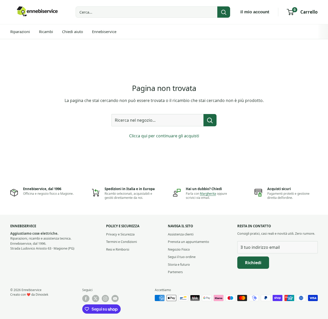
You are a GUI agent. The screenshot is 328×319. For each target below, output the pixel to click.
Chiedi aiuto (72, 31)
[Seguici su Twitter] (95, 298)
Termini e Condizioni (121, 241)
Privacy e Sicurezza (120, 234)
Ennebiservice (104, 31)
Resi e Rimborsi (117, 249)
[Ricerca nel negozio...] (210, 120)
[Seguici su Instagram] (105, 298)
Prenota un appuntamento (188, 241)
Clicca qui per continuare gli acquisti (164, 136)
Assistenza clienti (180, 234)
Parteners (175, 272)
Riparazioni (20, 31)
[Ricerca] (223, 12)
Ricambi (46, 31)
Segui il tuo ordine (182, 256)
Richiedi (253, 262)
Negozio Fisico (179, 249)
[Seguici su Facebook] (85, 298)
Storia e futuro (179, 264)
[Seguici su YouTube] (115, 298)
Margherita (208, 193)
